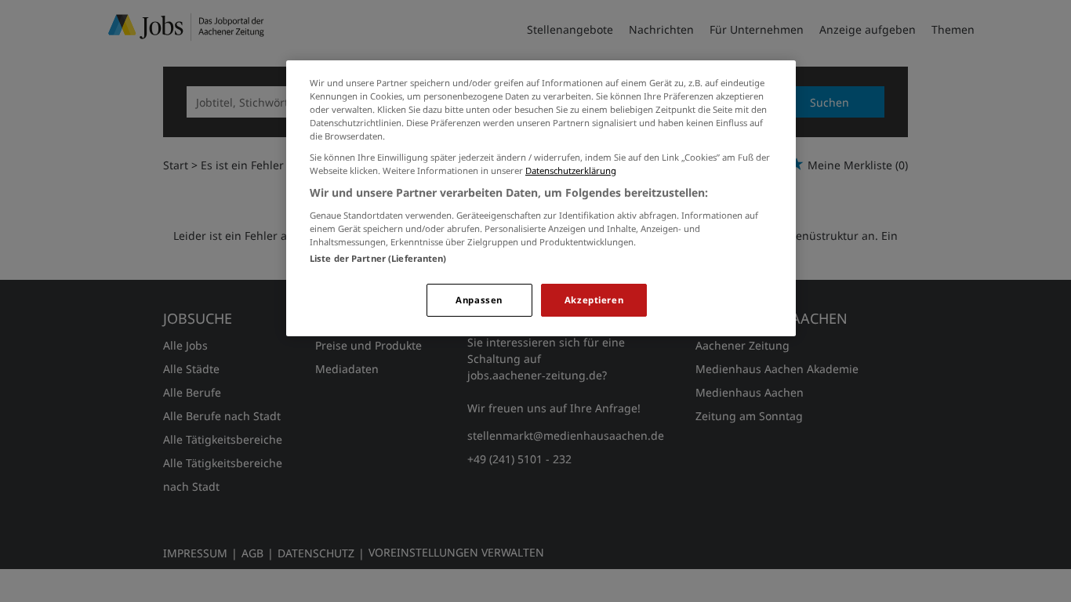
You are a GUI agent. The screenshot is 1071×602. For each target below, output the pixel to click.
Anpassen (479, 300)
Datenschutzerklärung (570, 170)
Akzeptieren (594, 300)
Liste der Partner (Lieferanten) (378, 258)
